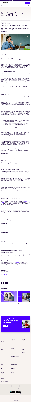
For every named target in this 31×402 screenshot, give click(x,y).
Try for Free (27, 2)
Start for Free (6, 325)
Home (2, 9)
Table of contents (4, 54)
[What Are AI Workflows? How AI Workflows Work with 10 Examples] (9, 296)
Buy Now (22, 2)
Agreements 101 (8, 9)
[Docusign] (5, 2)
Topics (28, 5)
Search (13, 0)
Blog (4, 9)
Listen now (4, 23)
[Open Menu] (1, 2)
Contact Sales (17, 2)
